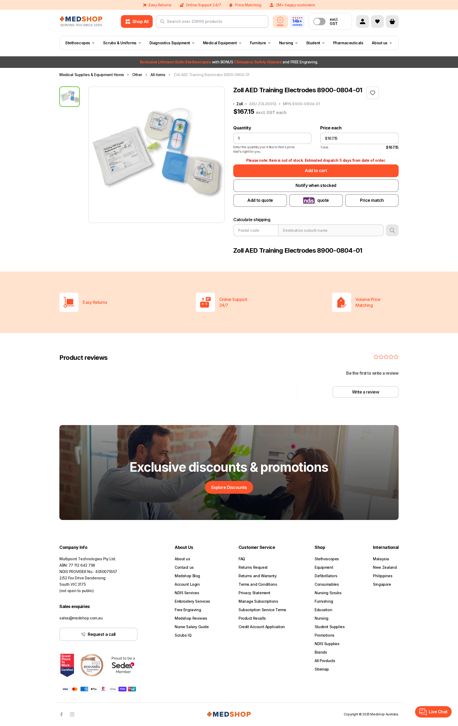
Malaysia (381, 559)
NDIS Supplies (327, 643)
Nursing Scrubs (328, 593)
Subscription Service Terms (262, 609)
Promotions (324, 635)
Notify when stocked (316, 185)
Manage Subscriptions (258, 601)
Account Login (187, 584)
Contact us (184, 567)
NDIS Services (187, 593)
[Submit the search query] (162, 23)
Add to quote (260, 200)
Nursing (286, 43)
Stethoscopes (77, 43)
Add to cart (316, 170)
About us (379, 43)
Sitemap (322, 669)
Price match (372, 200)
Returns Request (253, 567)
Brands (321, 652)
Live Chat (438, 711)
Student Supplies (330, 626)
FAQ (242, 559)
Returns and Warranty (258, 576)
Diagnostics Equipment (169, 43)
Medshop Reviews (191, 618)
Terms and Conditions (258, 584)
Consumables (327, 584)
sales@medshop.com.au (81, 618)
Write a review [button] (365, 392)
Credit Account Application (262, 626)
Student (313, 43)
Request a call (101, 634)
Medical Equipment (220, 43)
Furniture (258, 43)
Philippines (382, 576)
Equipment (324, 567)
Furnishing (324, 601)
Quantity (242, 127)
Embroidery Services (192, 601)
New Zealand (385, 567)
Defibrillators (326, 576)
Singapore (382, 584)
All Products (325, 660)
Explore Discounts (229, 487)
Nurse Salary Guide (192, 626)
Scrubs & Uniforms (119, 43)
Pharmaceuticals (348, 43)
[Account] (362, 21)
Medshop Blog (187, 576)
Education (323, 609)
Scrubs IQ (183, 635)
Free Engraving (188, 609)
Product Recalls (252, 618)
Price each (330, 127)
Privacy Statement (254, 593)
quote (323, 200)
